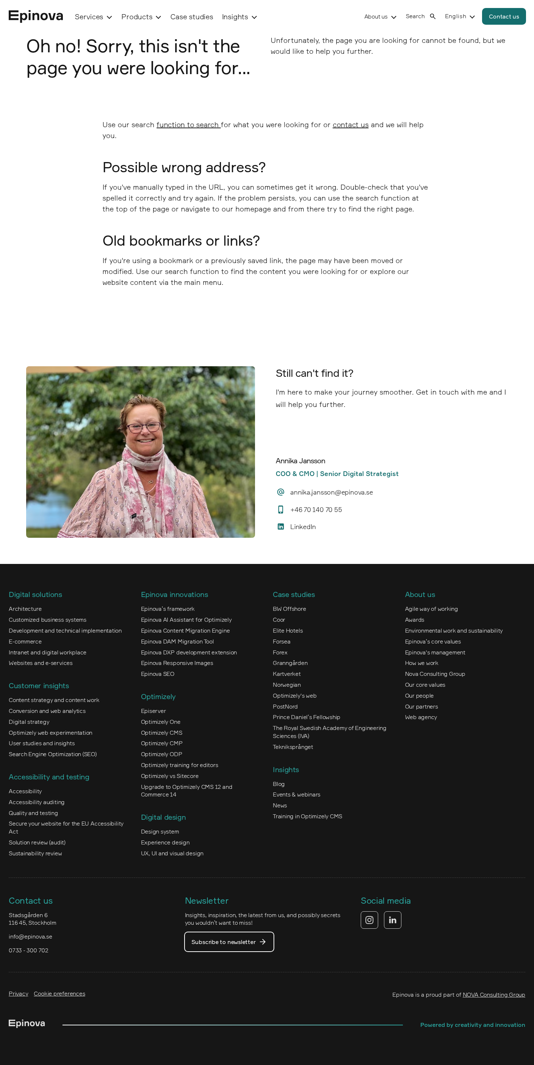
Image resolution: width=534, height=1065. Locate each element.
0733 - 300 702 (28, 950)
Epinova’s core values (433, 641)
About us (376, 16)
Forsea (282, 641)
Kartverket (287, 673)
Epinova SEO (158, 673)
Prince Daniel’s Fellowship (306, 717)
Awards (415, 619)
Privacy (18, 993)
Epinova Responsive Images (177, 662)
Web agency (421, 717)
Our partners (421, 706)
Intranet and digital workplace (47, 652)
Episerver (153, 710)
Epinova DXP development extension (189, 652)
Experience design (165, 842)
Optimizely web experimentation (50, 732)
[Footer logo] (27, 1025)
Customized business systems (47, 619)
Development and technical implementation (65, 630)
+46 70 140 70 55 (316, 509)
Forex (280, 652)
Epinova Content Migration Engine (185, 630)
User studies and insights (41, 743)
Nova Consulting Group (435, 673)
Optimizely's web (294, 695)
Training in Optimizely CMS (307, 816)
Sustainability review (35, 853)
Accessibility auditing (37, 802)
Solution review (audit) (37, 842)
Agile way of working (431, 608)
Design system (160, 831)
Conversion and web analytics (47, 710)
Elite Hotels (288, 630)
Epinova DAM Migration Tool (177, 641)
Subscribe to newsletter (223, 941)
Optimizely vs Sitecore (170, 775)
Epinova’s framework (168, 608)
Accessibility (25, 791)
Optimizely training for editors (179, 765)
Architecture (25, 608)
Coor (279, 619)
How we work (422, 662)
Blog (279, 783)
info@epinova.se (30, 936)
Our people (419, 695)
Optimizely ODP (161, 754)
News (280, 805)
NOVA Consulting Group (494, 994)
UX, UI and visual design (172, 853)
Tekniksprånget (293, 746)
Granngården (290, 662)
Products (136, 16)
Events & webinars (296, 794)
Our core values (425, 684)
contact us (351, 124)
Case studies (191, 16)
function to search (189, 124)
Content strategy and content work (54, 699)
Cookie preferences (59, 993)
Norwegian (287, 684)
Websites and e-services (41, 662)
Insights (235, 16)
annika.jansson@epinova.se (331, 492)
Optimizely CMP (162, 743)
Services (89, 16)
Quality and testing (33, 812)
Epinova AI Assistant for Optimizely (186, 619)
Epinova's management (435, 652)
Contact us (504, 16)
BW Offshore (289, 608)
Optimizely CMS (161, 732)
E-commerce (25, 641)
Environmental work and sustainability (454, 630)
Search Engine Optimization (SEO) (53, 754)
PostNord (285, 706)
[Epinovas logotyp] (36, 16)
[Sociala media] (381, 920)
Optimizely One (161, 721)
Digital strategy (29, 721)
